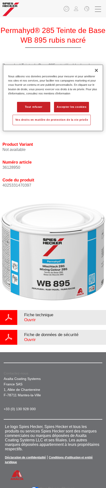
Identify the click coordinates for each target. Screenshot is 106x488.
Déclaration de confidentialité (25, 457)
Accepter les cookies (71, 106)
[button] (67, 10)
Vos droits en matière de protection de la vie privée (51, 119)
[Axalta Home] (10, 11)
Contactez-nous (16, 373)
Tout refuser (33, 106)
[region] (53, 97)
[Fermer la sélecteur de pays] (86, 9)
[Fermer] (96, 70)
